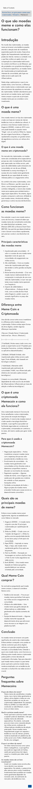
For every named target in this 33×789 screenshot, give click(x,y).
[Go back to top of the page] (30, 786)
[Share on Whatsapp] (16, 34)
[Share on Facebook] (3, 34)
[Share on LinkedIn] (9, 34)
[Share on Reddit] (13, 34)
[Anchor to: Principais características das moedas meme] (30, 243)
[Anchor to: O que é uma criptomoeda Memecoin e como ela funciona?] (30, 399)
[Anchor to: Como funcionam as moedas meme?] (30, 209)
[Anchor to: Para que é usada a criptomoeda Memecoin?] (30, 442)
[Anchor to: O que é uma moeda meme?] (30, 109)
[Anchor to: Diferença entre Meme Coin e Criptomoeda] (30, 309)
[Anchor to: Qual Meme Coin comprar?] (30, 578)
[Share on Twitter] (6, 34)
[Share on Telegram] (19, 34)
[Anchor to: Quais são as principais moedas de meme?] (30, 503)
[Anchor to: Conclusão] (18, 632)
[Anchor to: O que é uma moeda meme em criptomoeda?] (30, 148)
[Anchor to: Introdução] (21, 40)
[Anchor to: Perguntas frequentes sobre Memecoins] (30, 682)
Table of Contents (8, 8)
